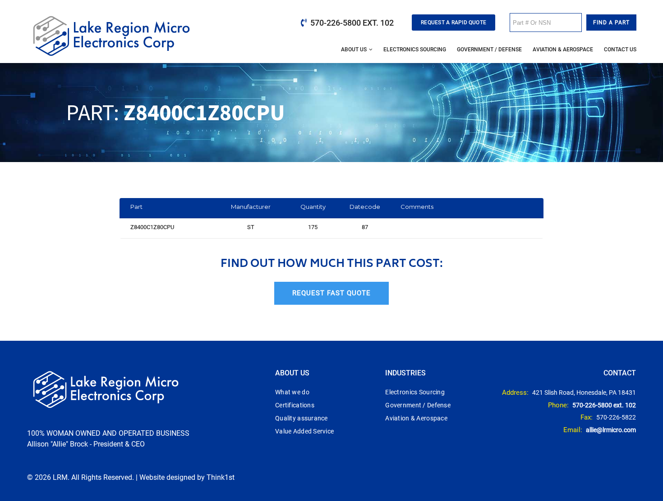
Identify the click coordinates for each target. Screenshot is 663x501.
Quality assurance (301, 418)
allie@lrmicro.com (611, 429)
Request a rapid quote (453, 22)
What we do (292, 392)
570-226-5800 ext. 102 (352, 22)
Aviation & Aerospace (563, 49)
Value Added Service (304, 431)
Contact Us (620, 49)
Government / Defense (489, 49)
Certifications (294, 405)
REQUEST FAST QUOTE (331, 293)
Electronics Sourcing (414, 49)
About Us (354, 49)
